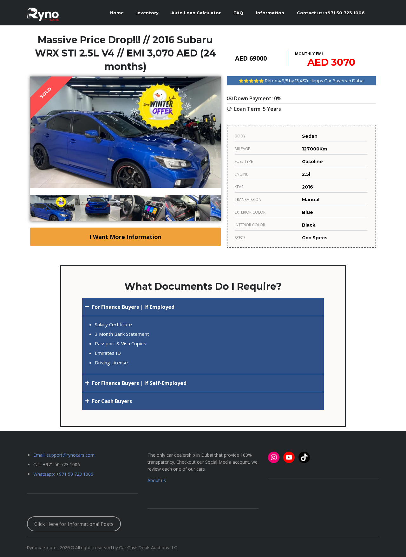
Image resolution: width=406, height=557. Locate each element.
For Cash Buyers (112, 401)
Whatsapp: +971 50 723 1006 (63, 474)
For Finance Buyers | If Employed (133, 306)
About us (156, 480)
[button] (203, 307)
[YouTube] (289, 457)
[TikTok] (304, 457)
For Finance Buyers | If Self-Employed (139, 383)
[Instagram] (273, 457)
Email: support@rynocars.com (64, 455)
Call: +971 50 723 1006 (56, 464)
